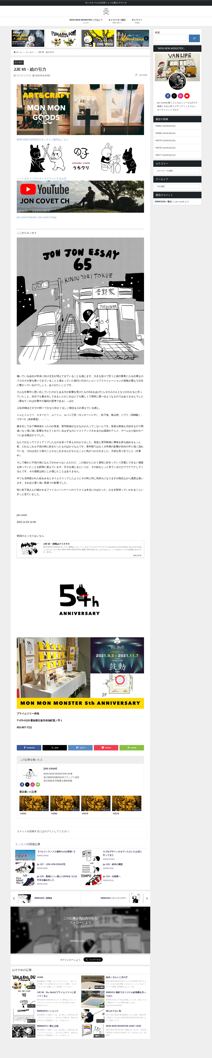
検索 (157, 32)
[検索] (194, 38)
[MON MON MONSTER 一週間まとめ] (97, 38)
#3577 (159, 155)
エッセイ (19, 62)
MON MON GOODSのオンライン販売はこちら (42, 139)
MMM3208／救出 (163, 201)
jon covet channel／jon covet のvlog (36, 217)
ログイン (49, 831)
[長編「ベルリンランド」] (133, 38)
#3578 (159, 148)
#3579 (159, 140)
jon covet (143, 75)
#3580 (159, 133)
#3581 (159, 126)
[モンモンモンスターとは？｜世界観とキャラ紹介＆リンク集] (28, 38)
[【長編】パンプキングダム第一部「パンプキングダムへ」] (63, 38)
